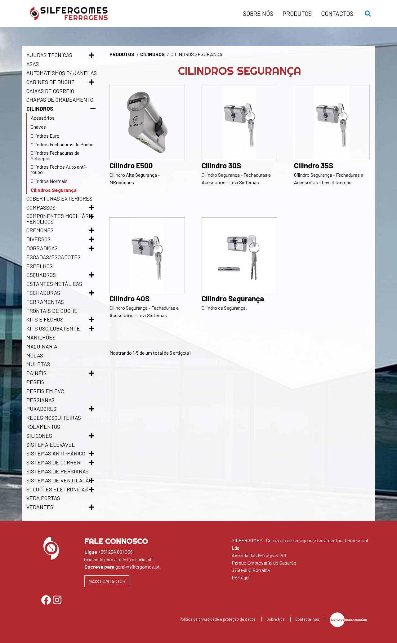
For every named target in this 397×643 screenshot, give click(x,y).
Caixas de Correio (50, 90)
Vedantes (39, 506)
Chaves (38, 127)
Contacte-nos (307, 619)
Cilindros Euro (45, 136)
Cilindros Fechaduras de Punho (62, 144)
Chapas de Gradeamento (59, 99)
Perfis (35, 382)
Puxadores (41, 408)
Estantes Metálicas (54, 283)
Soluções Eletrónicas (57, 489)
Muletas (38, 364)
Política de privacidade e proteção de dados (218, 619)
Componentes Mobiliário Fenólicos (59, 218)
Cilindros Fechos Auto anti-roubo (59, 169)
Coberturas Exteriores (59, 198)
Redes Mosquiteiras (53, 417)
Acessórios (43, 118)
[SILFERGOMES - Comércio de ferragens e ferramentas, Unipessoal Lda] (131, 13)
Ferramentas (45, 301)
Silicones (39, 435)
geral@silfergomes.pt (137, 567)
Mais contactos (106, 581)
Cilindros (39, 108)
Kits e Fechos (44, 319)
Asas (32, 63)
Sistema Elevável (50, 444)
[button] (365, 14)
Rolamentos (43, 426)
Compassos (41, 207)
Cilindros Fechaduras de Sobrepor (55, 155)
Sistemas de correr (53, 462)
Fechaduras (43, 292)
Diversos (38, 239)
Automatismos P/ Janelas (61, 72)
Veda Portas (43, 497)
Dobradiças (42, 248)
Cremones (40, 230)
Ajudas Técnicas (49, 54)
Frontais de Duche (52, 310)
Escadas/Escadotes (53, 257)
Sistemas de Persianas (57, 471)
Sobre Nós (258, 13)
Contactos (337, 13)
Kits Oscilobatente (53, 328)
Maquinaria (41, 346)
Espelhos (39, 266)
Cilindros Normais (49, 181)
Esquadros (41, 274)
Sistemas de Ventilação (59, 480)
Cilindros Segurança (54, 190)
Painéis (36, 373)
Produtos (297, 13)
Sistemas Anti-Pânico (55, 453)
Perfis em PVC (45, 391)
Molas (34, 355)
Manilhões (41, 337)
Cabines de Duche (50, 81)
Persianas (40, 400)
